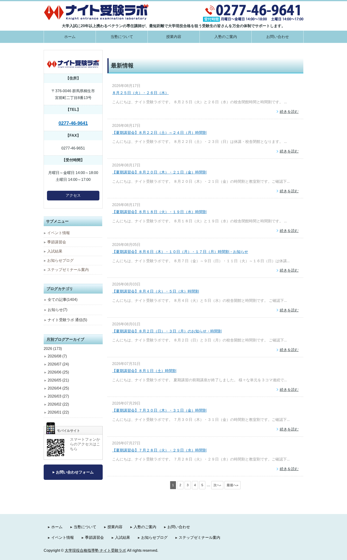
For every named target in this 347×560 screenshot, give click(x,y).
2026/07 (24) (58, 364)
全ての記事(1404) (62, 300)
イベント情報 (58, 233)
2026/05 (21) (58, 380)
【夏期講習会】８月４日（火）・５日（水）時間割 (155, 291)
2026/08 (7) (57, 356)
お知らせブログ (60, 260)
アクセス (73, 195)
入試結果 (54, 251)
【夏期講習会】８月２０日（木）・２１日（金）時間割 (159, 172)
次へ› (217, 485)
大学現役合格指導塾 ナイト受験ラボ (95, 550)
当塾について (121, 37)
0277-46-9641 (73, 123)
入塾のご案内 (225, 37)
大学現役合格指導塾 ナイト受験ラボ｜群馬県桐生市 (96, 12)
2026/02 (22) (58, 404)
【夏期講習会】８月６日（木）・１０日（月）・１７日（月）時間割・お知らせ (180, 252)
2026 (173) (53, 349)
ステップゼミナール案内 (68, 270)
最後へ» (232, 485)
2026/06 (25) (58, 372)
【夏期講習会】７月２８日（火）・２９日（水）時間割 (159, 450)
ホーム (70, 37)
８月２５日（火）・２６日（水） (140, 93)
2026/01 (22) (58, 412)
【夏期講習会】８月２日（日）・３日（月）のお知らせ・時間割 (167, 331)
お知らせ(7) (57, 310)
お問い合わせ (277, 37)
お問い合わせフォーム (75, 472)
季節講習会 (56, 242)
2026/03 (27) (58, 396)
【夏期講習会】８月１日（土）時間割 (144, 371)
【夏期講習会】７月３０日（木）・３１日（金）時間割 (159, 410)
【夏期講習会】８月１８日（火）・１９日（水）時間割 (159, 212)
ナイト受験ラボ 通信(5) (67, 320)
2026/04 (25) (58, 388)
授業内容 (173, 37)
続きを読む (289, 112)
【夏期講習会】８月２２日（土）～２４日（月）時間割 (159, 133)
